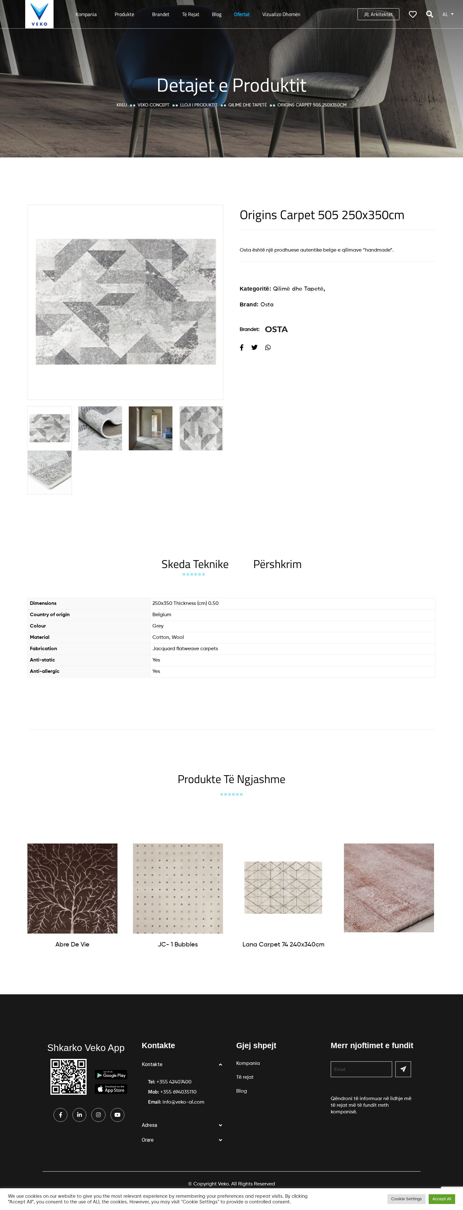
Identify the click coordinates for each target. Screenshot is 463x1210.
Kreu (122, 105)
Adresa (149, 1125)
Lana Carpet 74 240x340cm (283, 945)
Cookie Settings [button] (406, 1199)
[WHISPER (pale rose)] (389, 888)
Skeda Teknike (195, 563)
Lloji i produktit (199, 105)
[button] (184, 1064)
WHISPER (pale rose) (388, 943)
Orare (148, 1140)
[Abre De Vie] (72, 889)
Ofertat (242, 14)
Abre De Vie (72, 945)
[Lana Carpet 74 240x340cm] (283, 889)
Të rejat (190, 14)
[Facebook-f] (60, 1115)
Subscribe (403, 1069)
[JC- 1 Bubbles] (178, 889)
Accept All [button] (441, 1199)
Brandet (160, 14)
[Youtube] (117, 1115)
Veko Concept (153, 105)
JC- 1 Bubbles (178, 945)
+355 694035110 (178, 1092)
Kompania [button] (86, 14)
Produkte (124, 14)
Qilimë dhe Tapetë (247, 105)
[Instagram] (98, 1115)
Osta (266, 305)
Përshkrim (277, 563)
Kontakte (152, 1064)
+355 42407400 (174, 1082)
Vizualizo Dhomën (281, 14)
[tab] (195, 564)
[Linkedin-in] (79, 1115)
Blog (216, 14)
